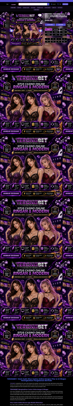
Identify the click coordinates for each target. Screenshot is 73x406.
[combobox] (33, 4)
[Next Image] (40, 30)
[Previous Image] (11, 30)
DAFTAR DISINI (50, 24)
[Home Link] (13, 4)
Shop (7, 4)
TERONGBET (12, 383)
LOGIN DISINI (60, 24)
